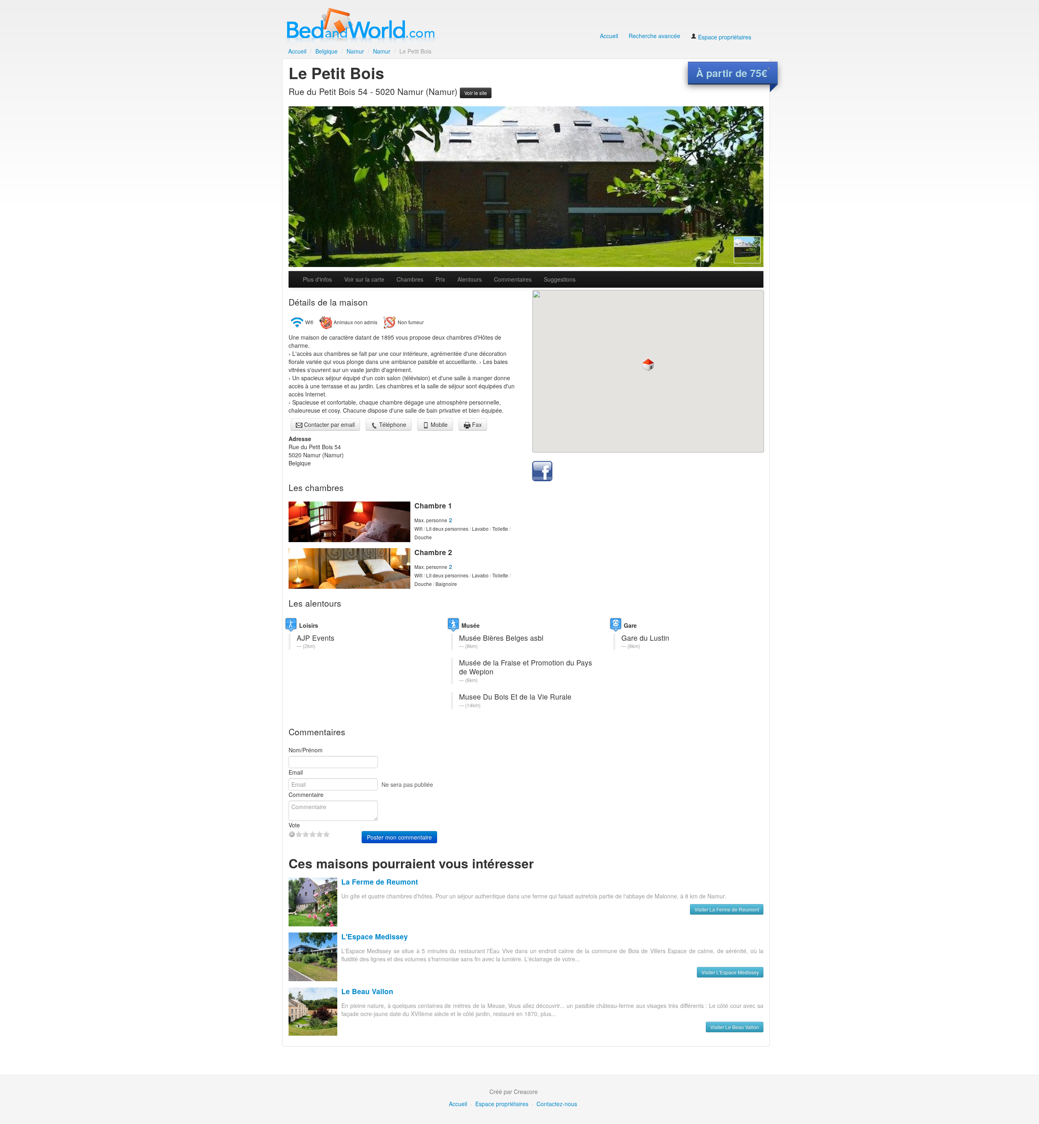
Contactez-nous (557, 1104)
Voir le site (475, 92)
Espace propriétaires (723, 37)
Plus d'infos (317, 279)
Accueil (609, 36)
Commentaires (513, 279)
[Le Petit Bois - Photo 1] (526, 186)
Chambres (410, 279)
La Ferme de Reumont (379, 881)
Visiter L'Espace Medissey (730, 972)
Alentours (469, 279)
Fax (476, 424)
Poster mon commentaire (399, 837)
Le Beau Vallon (367, 991)
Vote (294, 825)
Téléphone (391, 424)
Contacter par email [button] (328, 424)
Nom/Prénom (306, 750)
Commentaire (306, 794)
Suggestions (560, 279)
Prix (440, 279)
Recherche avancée (654, 36)
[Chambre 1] (349, 522)
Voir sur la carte (364, 279)
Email (296, 772)
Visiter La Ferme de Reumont (726, 909)
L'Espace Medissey (374, 936)
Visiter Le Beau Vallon (734, 1026)
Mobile (438, 424)
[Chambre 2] (349, 568)
